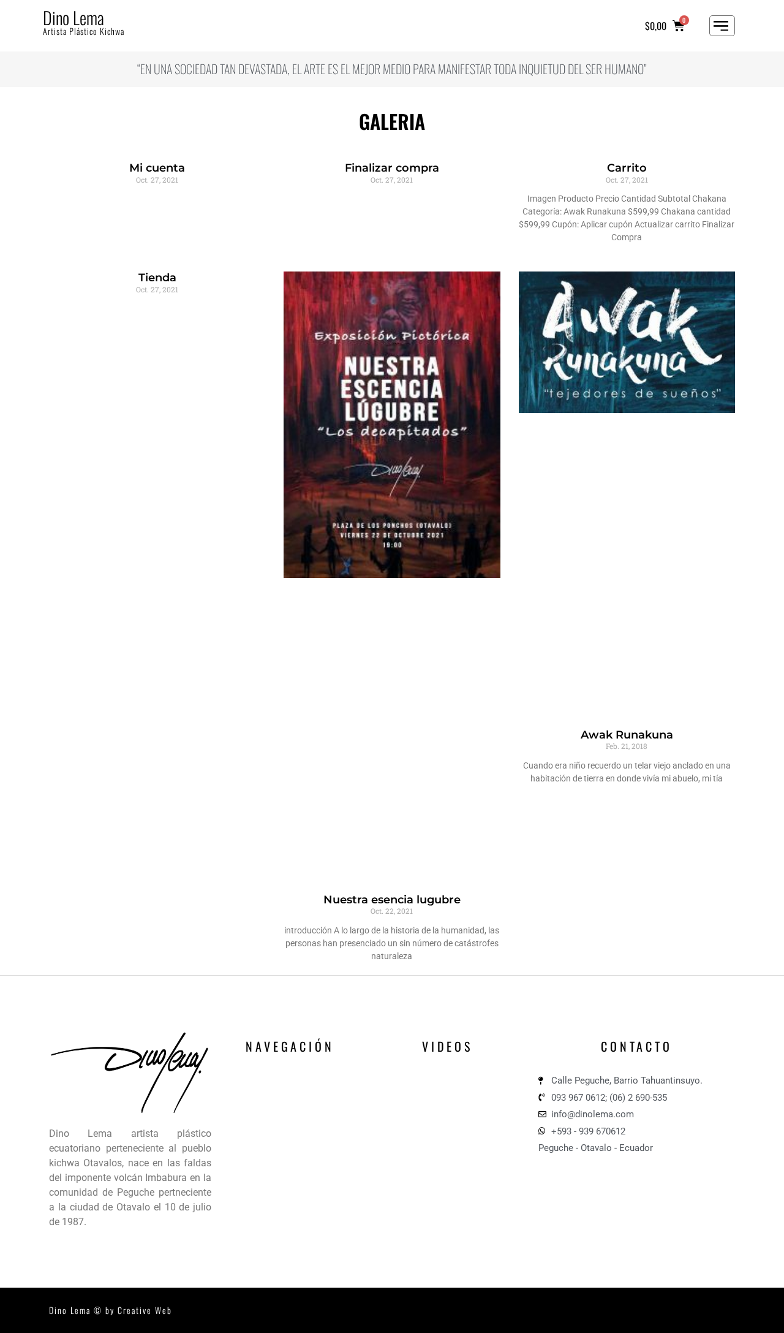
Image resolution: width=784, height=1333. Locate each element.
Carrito (627, 168)
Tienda (157, 277)
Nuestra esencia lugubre (392, 899)
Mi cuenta (157, 168)
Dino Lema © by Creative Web (110, 1310)
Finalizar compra (392, 168)
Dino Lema (73, 17)
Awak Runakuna (627, 735)
